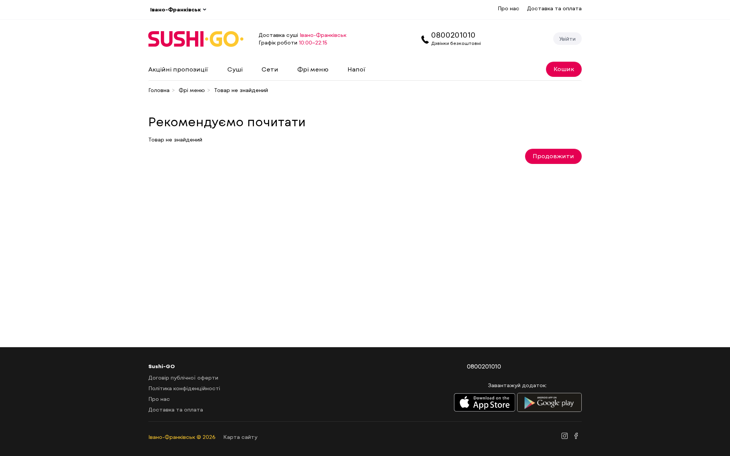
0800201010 (453, 34)
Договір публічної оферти (183, 377)
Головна (159, 90)
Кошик (564, 68)
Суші (235, 69)
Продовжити (553, 155)
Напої (357, 69)
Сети (270, 69)
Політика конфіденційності (184, 388)
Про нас (508, 8)
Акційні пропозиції (178, 69)
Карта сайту (240, 437)
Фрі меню (312, 69)
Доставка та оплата (554, 8)
